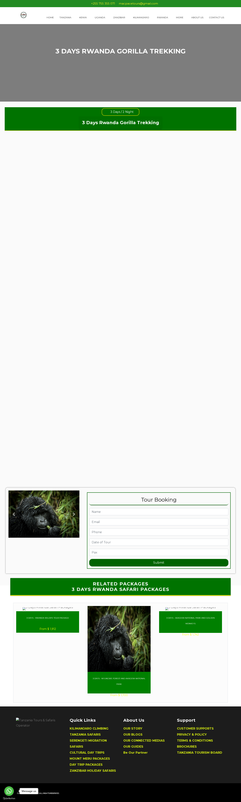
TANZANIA (65, 17)
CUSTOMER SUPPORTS (195, 728)
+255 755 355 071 (103, 3)
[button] (13, 514)
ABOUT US (197, 17)
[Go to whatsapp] (9, 791)
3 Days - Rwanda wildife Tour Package (48, 618)
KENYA (83, 17)
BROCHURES (187, 746)
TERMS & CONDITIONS (195, 740)
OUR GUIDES (133, 746)
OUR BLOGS (133, 734)
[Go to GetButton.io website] (9, 798)
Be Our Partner (135, 752)
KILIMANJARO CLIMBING (89, 728)
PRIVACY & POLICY (192, 734)
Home (50, 17)
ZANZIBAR (119, 17)
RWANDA (163, 17)
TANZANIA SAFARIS (85, 734)
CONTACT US (216, 17)
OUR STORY (132, 728)
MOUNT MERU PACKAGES (90, 758)
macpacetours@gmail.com (138, 3)
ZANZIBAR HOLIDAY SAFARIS (93, 770)
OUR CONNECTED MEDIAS (144, 740)
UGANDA (100, 17)
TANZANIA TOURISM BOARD (199, 752)
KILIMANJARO (141, 17)
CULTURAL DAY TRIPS (87, 752)
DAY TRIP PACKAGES (86, 764)
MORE (180, 17)
